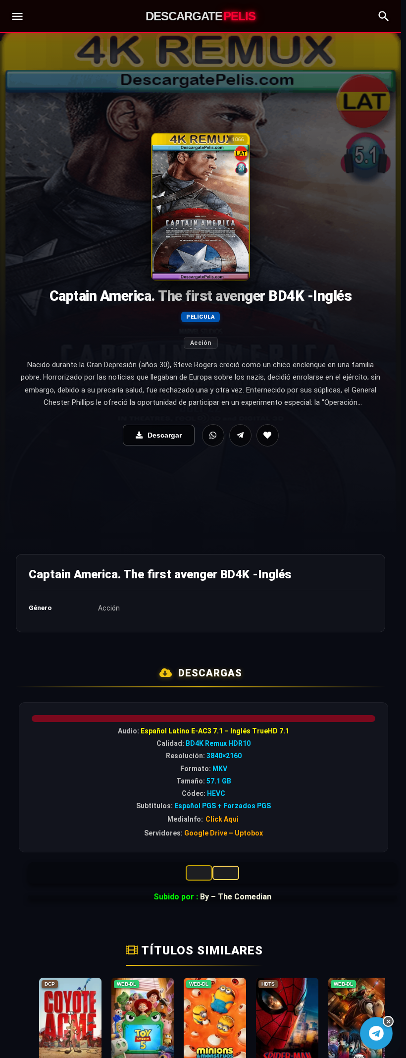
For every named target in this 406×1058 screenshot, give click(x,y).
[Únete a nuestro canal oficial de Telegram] (376, 1033)
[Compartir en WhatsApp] (213, 435)
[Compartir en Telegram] (240, 435)
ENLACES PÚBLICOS (225, 873)
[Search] (384, 16)
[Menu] (17, 16)
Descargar (165, 435)
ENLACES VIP (199, 873)
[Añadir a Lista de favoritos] (267, 435)
